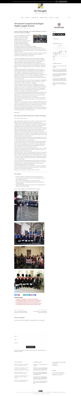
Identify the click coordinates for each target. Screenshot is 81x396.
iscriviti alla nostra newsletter (57, 374)
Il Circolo (27, 17)
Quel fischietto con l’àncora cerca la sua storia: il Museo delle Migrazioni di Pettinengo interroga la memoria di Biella (21, 368)
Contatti (57, 17)
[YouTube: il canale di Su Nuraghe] (61, 34)
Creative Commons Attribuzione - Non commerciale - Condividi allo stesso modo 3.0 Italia (49, 392)
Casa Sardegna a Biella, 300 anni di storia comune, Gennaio (28, 303)
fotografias (38, 188)
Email (15, 339)
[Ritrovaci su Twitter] (59, 34)
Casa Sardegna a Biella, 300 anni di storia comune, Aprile (28, 304)
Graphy (42, 393)
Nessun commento (27, 28)
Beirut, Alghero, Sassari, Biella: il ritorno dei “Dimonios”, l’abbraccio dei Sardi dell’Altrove (21, 376)
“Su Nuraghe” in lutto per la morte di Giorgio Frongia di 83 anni (60, 83)
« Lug (54, 59)
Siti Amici (51, 17)
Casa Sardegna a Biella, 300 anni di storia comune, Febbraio (28, 300)
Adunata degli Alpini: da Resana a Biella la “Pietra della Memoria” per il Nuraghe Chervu (60, 74)
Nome (15, 336)
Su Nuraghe (40, 11)
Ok (56, 1)
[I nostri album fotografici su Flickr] (54, 34)
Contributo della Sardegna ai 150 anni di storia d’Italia (27, 301)
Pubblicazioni (35, 17)
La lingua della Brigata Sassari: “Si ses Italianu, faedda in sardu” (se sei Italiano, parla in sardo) (60, 70)
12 (59, 53)
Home (22, 17)
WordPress (37, 393)
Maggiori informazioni (63, 1)
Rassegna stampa (43, 17)
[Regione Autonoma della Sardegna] (59, 25)
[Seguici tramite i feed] (64, 34)
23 (53, 56)
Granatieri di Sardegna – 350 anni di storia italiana (27, 299)
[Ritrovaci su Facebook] (56, 34)
